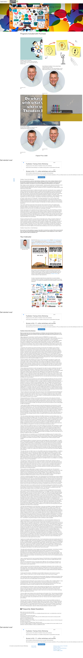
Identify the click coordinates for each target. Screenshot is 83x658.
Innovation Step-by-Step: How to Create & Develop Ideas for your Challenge (48, 243)
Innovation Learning (56, 649)
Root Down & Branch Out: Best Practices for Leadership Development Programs (47, 244)
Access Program (41, 177)
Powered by (55, 650)
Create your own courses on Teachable (60, 645)
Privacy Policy (33, 647)
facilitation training (54, 273)
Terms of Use (33, 645)
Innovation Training (56, 647)
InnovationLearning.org (51, 241)
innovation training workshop (45, 239)
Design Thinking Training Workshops (59, 648)
